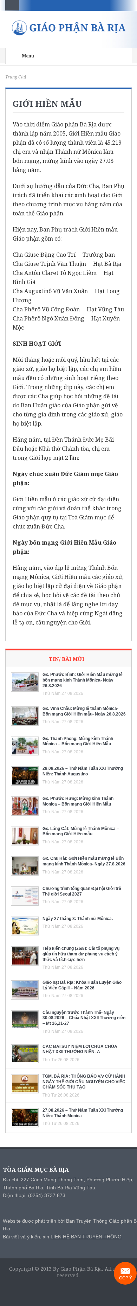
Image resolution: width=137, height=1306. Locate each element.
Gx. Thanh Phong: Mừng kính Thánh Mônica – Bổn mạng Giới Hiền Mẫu (78, 741)
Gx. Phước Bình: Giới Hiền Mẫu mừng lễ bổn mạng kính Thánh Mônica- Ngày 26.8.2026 (83, 680)
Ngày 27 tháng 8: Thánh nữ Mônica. (78, 918)
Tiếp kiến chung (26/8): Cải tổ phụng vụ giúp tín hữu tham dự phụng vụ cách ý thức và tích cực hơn (81, 954)
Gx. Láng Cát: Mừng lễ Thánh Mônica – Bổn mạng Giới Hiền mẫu (81, 831)
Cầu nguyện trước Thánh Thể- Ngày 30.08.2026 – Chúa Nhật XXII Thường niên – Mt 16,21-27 (84, 1018)
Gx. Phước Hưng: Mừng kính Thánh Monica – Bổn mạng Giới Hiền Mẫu (78, 801)
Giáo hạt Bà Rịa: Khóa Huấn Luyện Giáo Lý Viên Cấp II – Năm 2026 (82, 985)
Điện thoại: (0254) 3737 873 (34, 1195)
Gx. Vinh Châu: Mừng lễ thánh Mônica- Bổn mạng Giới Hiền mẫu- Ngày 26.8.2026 (84, 711)
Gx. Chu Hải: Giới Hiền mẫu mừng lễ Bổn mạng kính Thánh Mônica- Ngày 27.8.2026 (84, 861)
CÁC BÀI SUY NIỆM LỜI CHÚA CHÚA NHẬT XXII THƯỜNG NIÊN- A (80, 1049)
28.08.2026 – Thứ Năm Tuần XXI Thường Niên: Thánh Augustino (83, 771)
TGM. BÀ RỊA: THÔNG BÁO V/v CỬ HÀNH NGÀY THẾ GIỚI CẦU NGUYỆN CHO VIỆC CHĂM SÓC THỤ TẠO (84, 1082)
